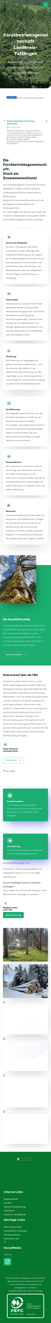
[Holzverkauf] (9, 294)
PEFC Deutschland (13, 1227)
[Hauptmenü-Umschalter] (46, 5)
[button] (5, 1242)
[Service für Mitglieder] (9, 237)
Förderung (11, 356)
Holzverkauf (12, 300)
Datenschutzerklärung (15, 1206)
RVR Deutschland (12, 1234)
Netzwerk (10, 511)
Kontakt (7, 1203)
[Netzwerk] (9, 505)
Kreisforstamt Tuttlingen (15, 1231)
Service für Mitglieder (16, 243)
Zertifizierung (13, 409)
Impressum (9, 1210)
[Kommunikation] (9, 456)
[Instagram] (7, 1261)
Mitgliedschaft (11, 1199)
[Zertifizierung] (9, 403)
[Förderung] (9, 350)
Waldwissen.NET (11, 1238)
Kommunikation (13, 462)
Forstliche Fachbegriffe (15, 1214)
